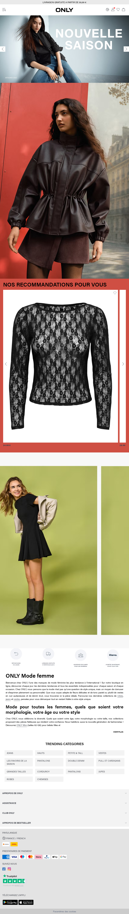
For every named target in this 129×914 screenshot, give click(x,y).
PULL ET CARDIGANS (109, 760)
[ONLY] (64, 11)
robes (120, 695)
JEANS (10, 753)
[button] (60, 366)
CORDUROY (43, 771)
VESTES (102, 753)
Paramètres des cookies (64, 911)
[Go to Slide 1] (59, 78)
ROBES (10, 779)
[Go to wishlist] (118, 10)
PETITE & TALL (75, 753)
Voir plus (118, 732)
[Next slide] (126, 49)
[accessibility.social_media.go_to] (4, 869)
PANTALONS (43, 760)
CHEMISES (42, 779)
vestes (17, 699)
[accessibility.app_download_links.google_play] (10, 904)
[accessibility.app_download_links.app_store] (26, 904)
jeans (8, 699)
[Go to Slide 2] (64, 78)
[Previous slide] (2, 49)
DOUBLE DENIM (76, 760)
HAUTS (40, 753)
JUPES (101, 771)
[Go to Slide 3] (70, 78)
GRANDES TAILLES (16, 771)
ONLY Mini (22, 725)
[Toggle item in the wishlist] (115, 293)
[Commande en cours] (123, 10)
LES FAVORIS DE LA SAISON (17, 762)
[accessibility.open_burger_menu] (4, 10)
